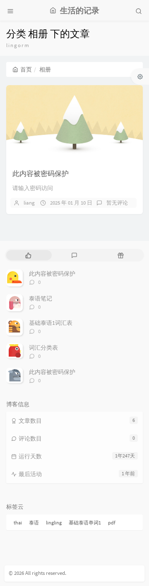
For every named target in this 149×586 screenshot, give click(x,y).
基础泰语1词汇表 (50, 322)
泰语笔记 (40, 298)
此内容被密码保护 (40, 173)
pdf (111, 522)
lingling (54, 522)
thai (18, 522)
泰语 (34, 522)
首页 (26, 69)
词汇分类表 (43, 347)
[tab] (28, 255)
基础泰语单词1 (85, 522)
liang (29, 202)
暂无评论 (117, 202)
